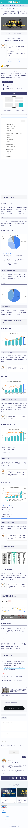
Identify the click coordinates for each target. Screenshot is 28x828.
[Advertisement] (14, 177)
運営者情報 (5, 823)
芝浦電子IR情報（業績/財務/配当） (14, 133)
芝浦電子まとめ (9, 156)
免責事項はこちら (6, 695)
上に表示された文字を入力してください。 (12, 745)
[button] (1, 619)
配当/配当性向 (10, 141)
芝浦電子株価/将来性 (11, 149)
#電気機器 (23, 715)
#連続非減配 (16, 715)
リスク (8, 153)
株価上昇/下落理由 (11, 151)
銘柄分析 (14, 8)
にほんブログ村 (5, 810)
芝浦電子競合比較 (10, 144)
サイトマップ (14, 824)
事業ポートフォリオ (11, 128)
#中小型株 (4, 715)
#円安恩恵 (10, 715)
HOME (2, 819)
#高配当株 (4, 717)
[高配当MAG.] (14, 2)
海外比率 (9, 130)
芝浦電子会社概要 (10, 124)
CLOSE (23, 120)
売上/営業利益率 (11, 135)
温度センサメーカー (11, 126)
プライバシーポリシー (13, 823)
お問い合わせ (21, 823)
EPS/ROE (9, 137)
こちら (14, 110)
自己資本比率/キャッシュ (13, 139)
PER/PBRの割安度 (11, 146)
